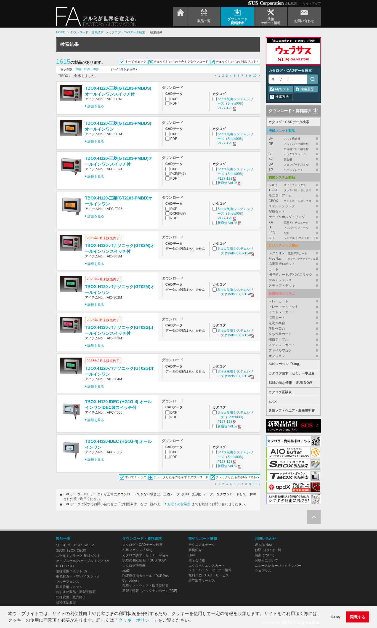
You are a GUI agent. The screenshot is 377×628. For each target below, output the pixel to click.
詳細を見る (95, 106)
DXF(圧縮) (178, 174)
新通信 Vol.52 (227, 426)
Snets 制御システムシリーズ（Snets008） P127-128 (235, 103)
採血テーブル (278, 339)
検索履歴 (307, 89)
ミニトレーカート (282, 312)
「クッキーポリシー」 (136, 620)
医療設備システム (69, 587)
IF (289, 228)
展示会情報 (197, 560)
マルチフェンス (280, 280)
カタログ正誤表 (280, 392)
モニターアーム (280, 195)
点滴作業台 (277, 323)
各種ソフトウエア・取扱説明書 (292, 411)
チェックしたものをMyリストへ (237, 61)
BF (287, 154)
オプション (277, 356)
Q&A (192, 555)
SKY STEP (288, 253)
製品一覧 (63, 538)
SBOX (287, 185)
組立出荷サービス (202, 580)
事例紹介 (195, 550)
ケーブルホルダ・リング (287, 217)
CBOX (290, 201)
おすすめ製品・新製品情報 (76, 592)
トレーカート (278, 301)
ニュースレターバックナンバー (278, 566)
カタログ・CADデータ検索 (126, 32)
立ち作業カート (280, 334)
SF (284, 138)
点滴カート (277, 318)
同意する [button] (357, 617)
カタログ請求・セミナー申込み (292, 373)
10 (254, 75)
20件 (87, 69)
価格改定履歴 (66, 602)
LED (279, 233)
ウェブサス (263, 571)
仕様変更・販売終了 (71, 597)
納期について (265, 555)
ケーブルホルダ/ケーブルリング (79, 561)
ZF (289, 149)
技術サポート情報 (203, 538)
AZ (280, 159)
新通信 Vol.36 (227, 183)
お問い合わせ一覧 (268, 550)
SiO (292, 238)
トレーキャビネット (283, 306)
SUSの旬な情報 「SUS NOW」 (292, 383)
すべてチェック (135, 61)
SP (289, 164)
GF (289, 144)
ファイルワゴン (280, 350)
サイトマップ (312, 3)
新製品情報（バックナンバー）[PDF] (149, 591)
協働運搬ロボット (282, 264)
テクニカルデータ (202, 545)
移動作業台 (277, 329)
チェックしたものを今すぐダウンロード (181, 61)
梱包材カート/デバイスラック (290, 274)
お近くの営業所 (178, 504)
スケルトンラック (282, 206)
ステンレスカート (282, 345)
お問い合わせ (265, 538)
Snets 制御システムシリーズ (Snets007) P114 (235, 251)
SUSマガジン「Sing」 (285, 364)
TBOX (290, 190)
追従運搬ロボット (69, 571)
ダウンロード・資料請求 (86, 32)
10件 (78, 69)
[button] (195, 621)
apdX (273, 401)
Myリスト (282, 89)
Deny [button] (335, 617)
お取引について (266, 560)
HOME (60, 32)
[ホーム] (180, 16)
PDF (173, 103)
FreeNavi (293, 258)
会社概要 (291, 3)
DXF (173, 99)
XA (289, 222)
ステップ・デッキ (282, 286)
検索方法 (282, 97)
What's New (263, 545)
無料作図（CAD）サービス (209, 575)
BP (286, 170)
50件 (95, 69)
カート (273, 269)
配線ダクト (277, 212)
